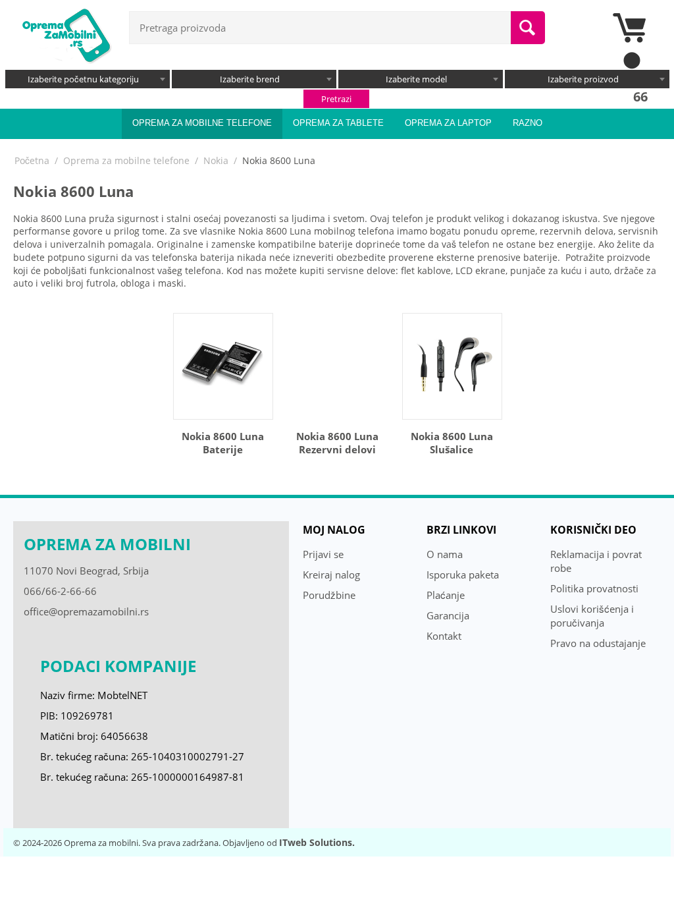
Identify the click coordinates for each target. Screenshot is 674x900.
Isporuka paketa (463, 574)
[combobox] (87, 79)
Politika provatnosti (594, 588)
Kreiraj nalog (331, 574)
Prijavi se (323, 554)
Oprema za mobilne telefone (202, 123)
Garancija (448, 615)
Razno (527, 123)
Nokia (215, 160)
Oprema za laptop (448, 123)
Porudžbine (329, 595)
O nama (445, 554)
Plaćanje (446, 595)
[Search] (528, 27)
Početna (31, 160)
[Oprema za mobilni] (66, 34)
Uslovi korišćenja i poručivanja (592, 615)
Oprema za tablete (338, 123)
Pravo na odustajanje (598, 643)
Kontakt (444, 635)
